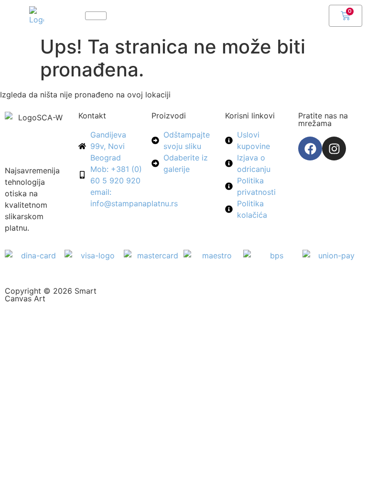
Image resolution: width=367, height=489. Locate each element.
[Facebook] (310, 148)
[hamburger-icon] (96, 15)
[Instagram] (334, 148)
